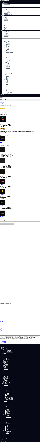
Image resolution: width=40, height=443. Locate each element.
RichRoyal (2, 320)
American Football (7, 27)
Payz (7, 47)
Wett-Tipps (6, 33)
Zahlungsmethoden (7, 41)
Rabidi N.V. (8, 72)
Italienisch (8, 60)
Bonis (5, 7)
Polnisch (7, 61)
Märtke (3, 15)
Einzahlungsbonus (9, 9)
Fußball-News (6, 34)
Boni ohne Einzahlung (8, 14)
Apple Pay (8, 42)
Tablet (7, 77)
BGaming (7, 91)
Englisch (7, 57)
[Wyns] (2, 141)
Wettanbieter (5, 3)
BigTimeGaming (9, 92)
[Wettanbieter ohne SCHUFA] (5, 0)
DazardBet (2, 362)
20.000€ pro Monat (9, 54)
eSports (5, 17)
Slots (3, 94)
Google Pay (8, 43)
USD (7, 81)
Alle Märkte (6, 16)
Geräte (5, 74)
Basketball (6, 19)
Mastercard (8, 44)
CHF (7, 82)
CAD (7, 83)
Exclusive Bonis (7, 38)
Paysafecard (8, 46)
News (3, 30)
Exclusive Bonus (9, 10)
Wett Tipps (6, 40)
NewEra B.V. (8, 71)
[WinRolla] (2, 329)
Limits (5, 51)
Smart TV (8, 78)
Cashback (7, 11)
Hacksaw (7, 89)
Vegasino (1, 309)
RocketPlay (2, 340)
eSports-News (6, 35)
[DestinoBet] (3, 121)
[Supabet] (2, 350)
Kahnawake (8, 66)
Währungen (6, 79)
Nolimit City (8, 88)
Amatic (7, 90)
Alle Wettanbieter (7, 4)
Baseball (5, 25)
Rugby (5, 28)
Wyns (1, 142)
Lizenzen (5, 62)
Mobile (7, 76)
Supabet (1, 351)
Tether (7, 50)
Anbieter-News (6, 31)
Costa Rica (8, 68)
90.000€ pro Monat (9, 53)
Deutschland (8, 65)
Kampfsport (6, 23)
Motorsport (6, 20)
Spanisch (7, 58)
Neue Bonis (6, 13)
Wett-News (6, 32)
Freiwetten (8, 12)
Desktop (7, 75)
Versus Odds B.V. (9, 73)
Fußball (5, 18)
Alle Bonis (6, 8)
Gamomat (7, 93)
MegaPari (1, 103)
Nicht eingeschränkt (9, 52)
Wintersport (6, 29)
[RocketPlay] (2, 339)
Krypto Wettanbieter (9, 6)
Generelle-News (7, 37)
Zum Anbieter (2, 108)
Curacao (7, 63)
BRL (7, 84)
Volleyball (6, 24)
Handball (5, 26)
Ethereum (7, 49)
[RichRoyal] (2, 319)
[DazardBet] (2, 361)
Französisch (8, 59)
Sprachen (5, 55)
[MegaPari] (2, 102)
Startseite (3, 2)
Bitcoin (7, 48)
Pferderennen (6, 22)
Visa (7, 45)
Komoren (7, 64)
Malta (7, 67)
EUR (7, 80)
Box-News (6, 36)
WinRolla (1, 330)
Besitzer (5, 69)
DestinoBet (2, 122)
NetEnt (7, 87)
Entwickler (6, 85)
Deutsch (7, 56)
